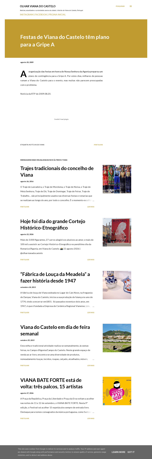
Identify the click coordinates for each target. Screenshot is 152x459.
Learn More (118, 452)
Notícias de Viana (36, 145)
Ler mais (90, 207)
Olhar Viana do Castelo (38, 6)
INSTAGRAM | (27, 14)
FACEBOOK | (41, 14)
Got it (131, 452)
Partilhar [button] (98, 145)
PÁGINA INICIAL (57, 14)
